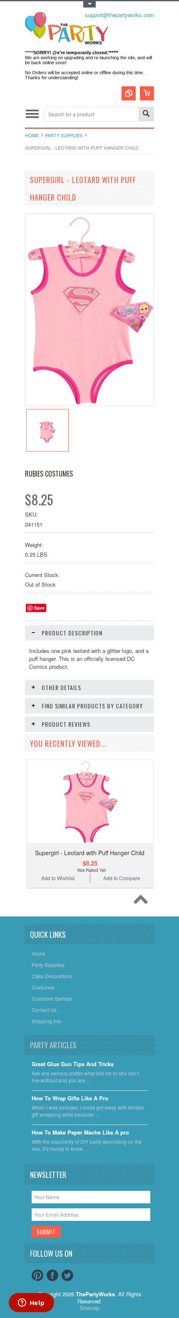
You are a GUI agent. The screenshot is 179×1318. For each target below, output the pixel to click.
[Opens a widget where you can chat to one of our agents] (31, 1303)
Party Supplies (63, 135)
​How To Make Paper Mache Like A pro (80, 1132)
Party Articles (53, 1044)
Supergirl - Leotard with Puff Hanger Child (89, 853)
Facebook (52, 1275)
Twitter (67, 1275)
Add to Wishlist (58, 877)
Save (39, 608)
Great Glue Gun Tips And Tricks (73, 1064)
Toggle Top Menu (89, 4)
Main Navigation (32, 114)
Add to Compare (121, 877)
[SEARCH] (146, 114)
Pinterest (37, 1275)
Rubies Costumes (49, 474)
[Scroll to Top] (143, 901)
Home (32, 135)
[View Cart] (147, 93)
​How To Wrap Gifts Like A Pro (70, 1098)
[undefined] (89, 403)
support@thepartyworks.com (119, 15)
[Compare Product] (129, 93)
